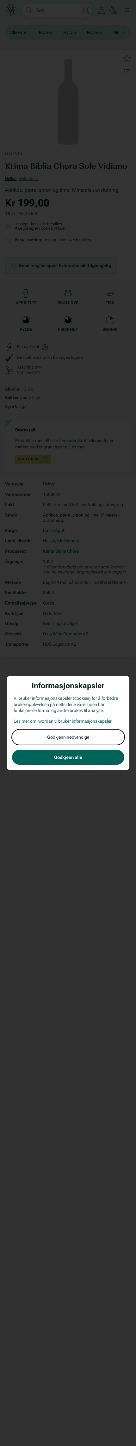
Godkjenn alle (68, 757)
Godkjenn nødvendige (68, 737)
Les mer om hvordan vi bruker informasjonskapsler (63, 721)
